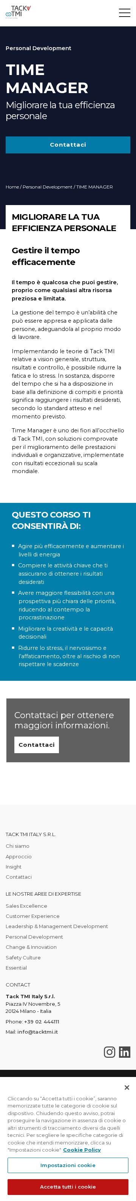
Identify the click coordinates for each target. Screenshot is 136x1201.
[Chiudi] (127, 1087)
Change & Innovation (31, 947)
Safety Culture (23, 957)
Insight (14, 867)
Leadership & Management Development (57, 926)
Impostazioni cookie (67, 1165)
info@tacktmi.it (37, 1032)
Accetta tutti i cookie (68, 1187)
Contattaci (68, 144)
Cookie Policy (82, 1150)
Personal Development (48, 187)
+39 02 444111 (41, 1022)
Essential (16, 968)
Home (12, 187)
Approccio (19, 856)
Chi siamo (17, 846)
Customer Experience (33, 916)
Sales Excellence (26, 906)
